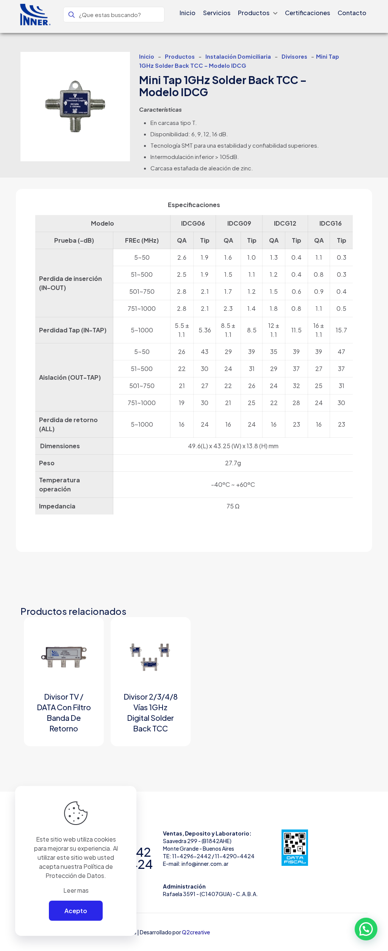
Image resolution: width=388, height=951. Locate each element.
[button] (366, 929)
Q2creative (196, 932)
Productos (180, 56)
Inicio (146, 56)
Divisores (294, 56)
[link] (295, 847)
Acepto (75, 911)
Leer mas (76, 890)
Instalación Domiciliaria (238, 56)
